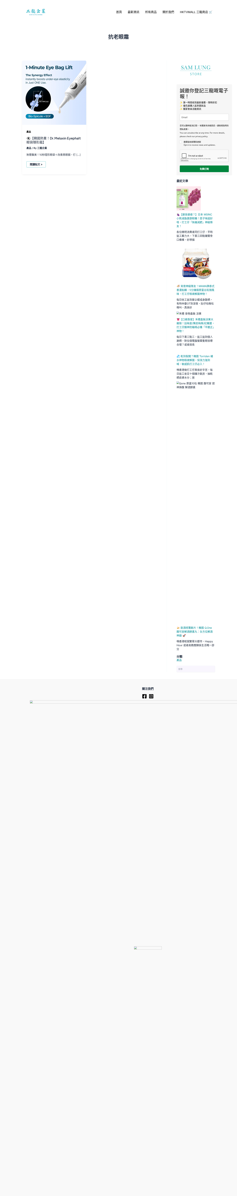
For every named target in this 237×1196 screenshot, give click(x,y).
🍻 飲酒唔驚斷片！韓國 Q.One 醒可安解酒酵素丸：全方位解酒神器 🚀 (195, 631)
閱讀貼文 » (36, 165)
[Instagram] (151, 696)
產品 (28, 131)
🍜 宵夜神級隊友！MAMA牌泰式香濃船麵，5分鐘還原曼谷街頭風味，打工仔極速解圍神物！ (195, 289)
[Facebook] (144, 696)
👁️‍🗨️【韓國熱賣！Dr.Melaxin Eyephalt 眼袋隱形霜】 (53, 140)
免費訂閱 (204, 168)
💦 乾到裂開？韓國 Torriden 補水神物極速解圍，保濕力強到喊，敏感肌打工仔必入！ (195, 360)
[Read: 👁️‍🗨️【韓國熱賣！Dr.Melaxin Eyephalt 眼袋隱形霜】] (54, 92)
